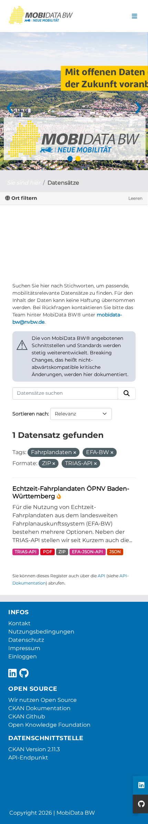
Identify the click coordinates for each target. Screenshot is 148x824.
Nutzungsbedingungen (41, 631)
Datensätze (63, 182)
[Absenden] (127, 393)
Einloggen (22, 656)
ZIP (62, 551)
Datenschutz (26, 640)
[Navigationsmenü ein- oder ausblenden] (134, 16)
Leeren (135, 198)
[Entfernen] (74, 452)
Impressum (24, 648)
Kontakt (19, 623)
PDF (47, 551)
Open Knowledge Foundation (49, 725)
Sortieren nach (30, 414)
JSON (115, 551)
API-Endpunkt (28, 757)
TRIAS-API (25, 551)
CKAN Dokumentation (39, 708)
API (101, 575)
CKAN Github (26, 716)
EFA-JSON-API (87, 551)
